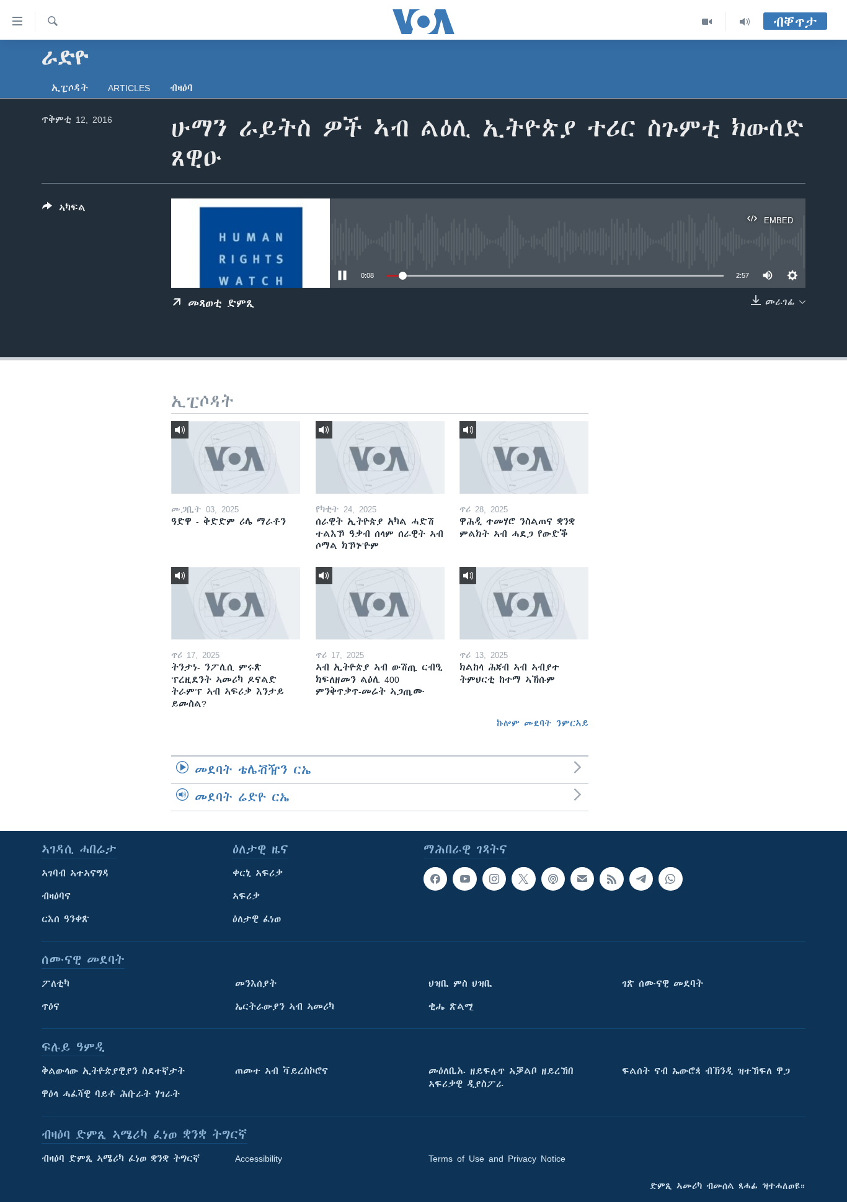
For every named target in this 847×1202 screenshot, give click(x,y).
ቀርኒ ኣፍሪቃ (258, 873)
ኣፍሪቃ (246, 896)
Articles (129, 88)
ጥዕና (51, 1006)
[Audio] (744, 21)
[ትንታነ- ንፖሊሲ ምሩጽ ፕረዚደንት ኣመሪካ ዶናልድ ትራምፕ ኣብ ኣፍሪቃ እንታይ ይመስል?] (235, 603)
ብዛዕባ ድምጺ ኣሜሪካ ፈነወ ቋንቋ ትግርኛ (121, 1158)
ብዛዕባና (56, 896)
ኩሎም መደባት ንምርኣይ (542, 723)
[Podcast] (553, 879)
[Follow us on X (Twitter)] (523, 879)
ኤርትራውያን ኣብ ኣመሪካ (284, 1006)
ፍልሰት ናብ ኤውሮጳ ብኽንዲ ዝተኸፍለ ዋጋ (706, 1071)
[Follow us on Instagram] (494, 879)
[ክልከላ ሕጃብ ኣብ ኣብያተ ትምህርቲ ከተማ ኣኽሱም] (523, 603)
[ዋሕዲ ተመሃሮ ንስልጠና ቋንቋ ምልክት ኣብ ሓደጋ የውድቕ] (523, 457)
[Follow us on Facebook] (435, 879)
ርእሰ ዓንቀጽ (65, 919)
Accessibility (258, 1158)
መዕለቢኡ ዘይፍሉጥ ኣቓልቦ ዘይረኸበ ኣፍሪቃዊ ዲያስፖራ (501, 1078)
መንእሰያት (256, 983)
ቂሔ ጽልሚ (451, 1006)
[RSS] (611, 879)
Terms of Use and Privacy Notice (496, 1158)
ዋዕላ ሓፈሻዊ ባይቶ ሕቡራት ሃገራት (111, 1094)
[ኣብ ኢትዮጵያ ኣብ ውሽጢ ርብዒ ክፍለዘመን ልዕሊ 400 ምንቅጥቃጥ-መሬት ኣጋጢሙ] (380, 603)
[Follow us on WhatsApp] (670, 879)
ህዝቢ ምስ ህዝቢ (460, 983)
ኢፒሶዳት (69, 88)
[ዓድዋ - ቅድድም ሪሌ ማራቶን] (235, 457)
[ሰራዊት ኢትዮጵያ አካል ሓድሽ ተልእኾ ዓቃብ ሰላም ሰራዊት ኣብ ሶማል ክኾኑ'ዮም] (380, 457)
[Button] (64, 209)
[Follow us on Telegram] (641, 879)
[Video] (707, 21)
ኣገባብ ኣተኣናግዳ (75, 873)
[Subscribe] (582, 879)
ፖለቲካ (55, 983)
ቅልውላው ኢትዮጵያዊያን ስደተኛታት (113, 1071)
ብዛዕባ (181, 88)
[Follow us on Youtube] (464, 879)
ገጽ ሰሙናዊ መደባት (662, 983)
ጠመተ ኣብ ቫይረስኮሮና (281, 1071)
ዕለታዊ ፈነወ (257, 919)
